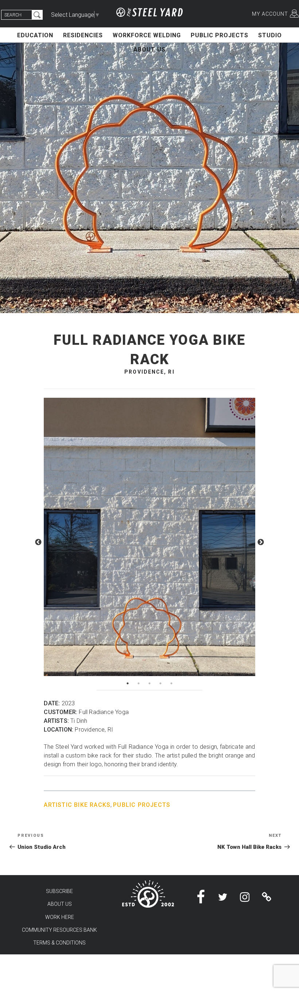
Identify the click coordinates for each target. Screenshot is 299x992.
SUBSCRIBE (59, 891)
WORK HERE (59, 917)
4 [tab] (160, 683)
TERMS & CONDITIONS (59, 943)
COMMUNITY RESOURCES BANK (59, 930)
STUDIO (270, 35)
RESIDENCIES (83, 35)
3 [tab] (149, 683)
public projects (141, 804)
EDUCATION (35, 35)
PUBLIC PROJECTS (219, 35)
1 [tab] (127, 683)
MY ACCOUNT (270, 14)
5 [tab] (171, 683)
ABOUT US (149, 49)
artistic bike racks (77, 804)
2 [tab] (138, 683)
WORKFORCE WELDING (147, 35)
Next (260, 542)
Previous (38, 542)
